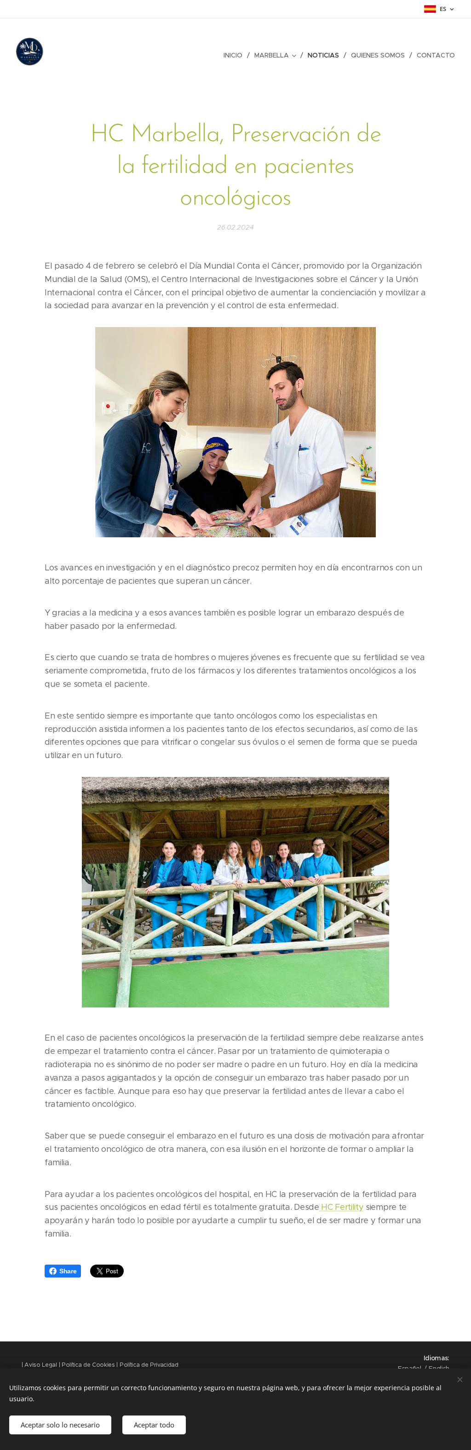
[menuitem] (235, 55)
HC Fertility (341, 1207)
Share (67, 1271)
